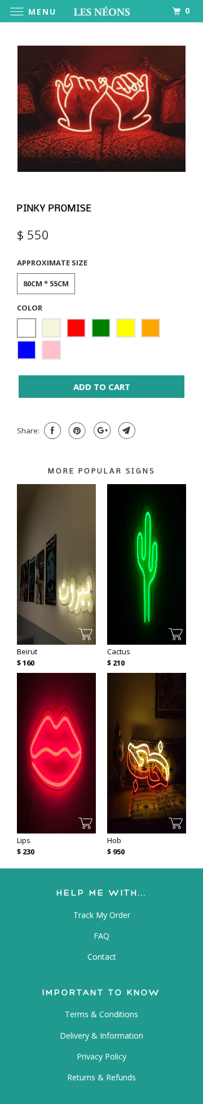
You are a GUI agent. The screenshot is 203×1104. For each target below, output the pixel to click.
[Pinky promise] (101, 109)
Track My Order (101, 915)
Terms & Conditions (101, 1014)
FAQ (101, 935)
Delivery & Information (101, 1035)
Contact (101, 956)
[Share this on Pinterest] (76, 430)
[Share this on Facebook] (51, 430)
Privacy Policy (101, 1056)
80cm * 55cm (46, 283)
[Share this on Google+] (101, 430)
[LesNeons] (101, 11)
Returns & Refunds (101, 1077)
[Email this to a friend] (125, 430)
